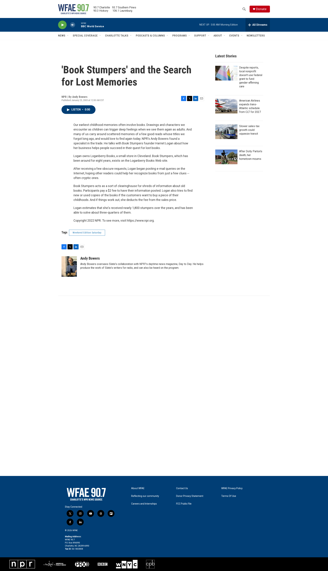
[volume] (73, 25)
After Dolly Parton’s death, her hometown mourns (250, 155)
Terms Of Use (228, 496)
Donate (261, 9)
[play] (62, 25)
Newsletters (256, 35)
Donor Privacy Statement (189, 496)
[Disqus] (164, 342)
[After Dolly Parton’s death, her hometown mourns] (226, 157)
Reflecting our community (145, 496)
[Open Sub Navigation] (68, 35)
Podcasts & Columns (150, 35)
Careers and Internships (144, 503)
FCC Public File (184, 503)
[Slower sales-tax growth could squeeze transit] (226, 131)
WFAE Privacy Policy (232, 488)
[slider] (78, 25)
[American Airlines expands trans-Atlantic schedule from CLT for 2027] (226, 106)
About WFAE (138, 488)
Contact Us (182, 488)
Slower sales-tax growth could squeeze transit (249, 130)
